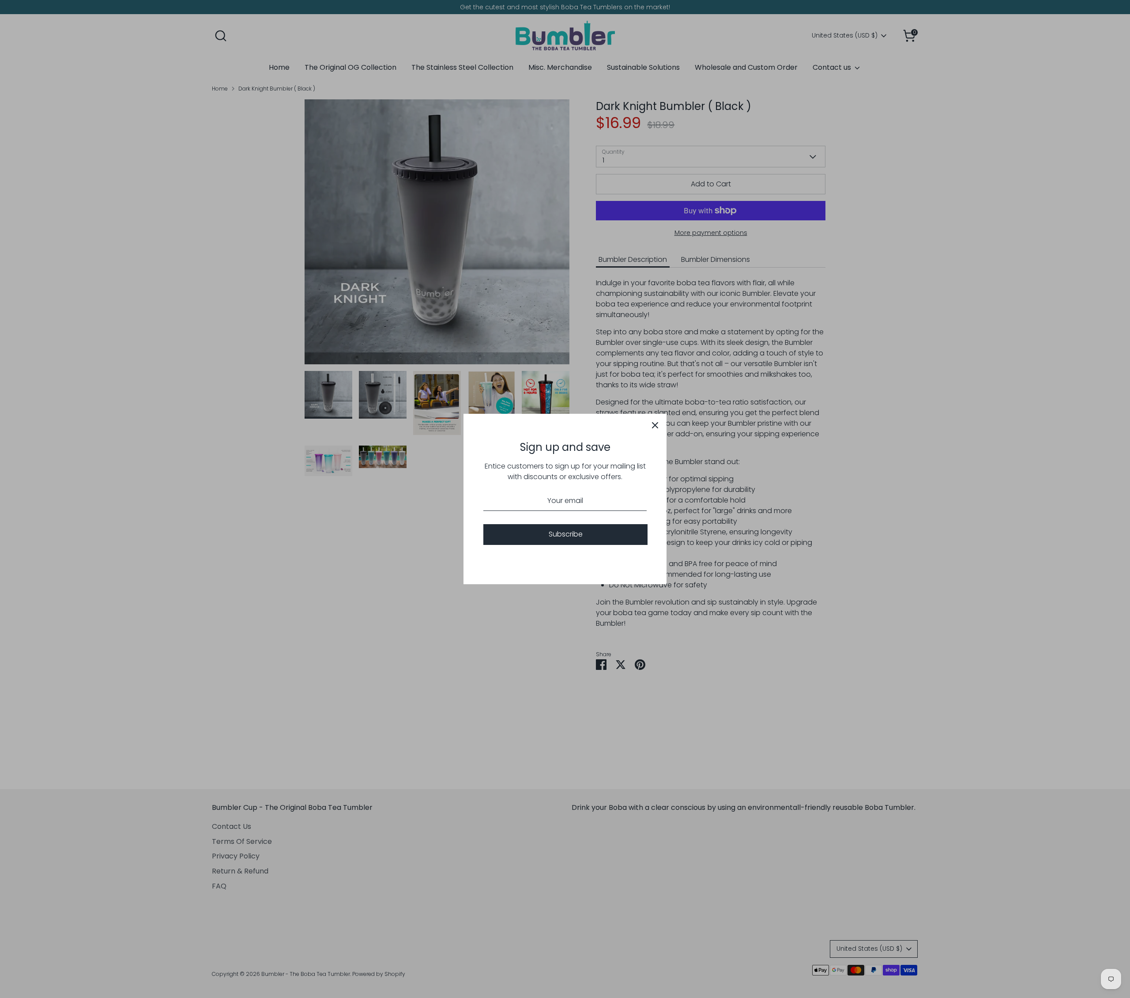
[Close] (655, 425)
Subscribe (566, 534)
